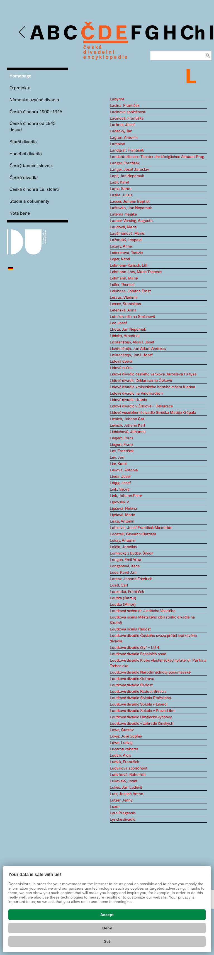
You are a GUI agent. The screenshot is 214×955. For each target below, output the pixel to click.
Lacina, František (124, 106)
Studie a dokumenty (29, 201)
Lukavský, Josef (123, 781)
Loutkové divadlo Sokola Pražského (140, 698)
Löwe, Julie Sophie (126, 736)
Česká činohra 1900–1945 (35, 112)
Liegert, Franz (121, 438)
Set (107, 941)
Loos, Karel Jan (123, 573)
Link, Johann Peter (126, 496)
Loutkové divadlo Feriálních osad (138, 654)
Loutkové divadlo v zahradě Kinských (141, 724)
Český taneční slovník (31, 166)
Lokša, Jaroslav (123, 547)
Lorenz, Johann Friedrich (131, 579)
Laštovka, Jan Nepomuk (131, 208)
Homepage (20, 76)
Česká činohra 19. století (34, 189)
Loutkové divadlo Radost (131, 685)
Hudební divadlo (25, 154)
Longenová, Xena (125, 566)
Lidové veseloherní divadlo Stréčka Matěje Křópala (153, 413)
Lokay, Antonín (122, 541)
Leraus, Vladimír (124, 298)
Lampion (117, 144)
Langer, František (125, 163)
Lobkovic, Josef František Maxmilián (141, 528)
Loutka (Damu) (123, 598)
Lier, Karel (118, 464)
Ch (193, 34)
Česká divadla (23, 177)
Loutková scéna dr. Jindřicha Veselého (143, 611)
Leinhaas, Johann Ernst (130, 291)
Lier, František (122, 451)
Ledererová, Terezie (126, 253)
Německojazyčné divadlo (34, 100)
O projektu (19, 88)
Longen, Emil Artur (126, 560)
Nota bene (19, 213)
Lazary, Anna (121, 246)
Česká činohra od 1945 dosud (32, 126)
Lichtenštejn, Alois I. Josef (132, 342)
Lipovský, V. (120, 502)
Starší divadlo (23, 142)
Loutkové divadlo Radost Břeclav (138, 692)
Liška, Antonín (122, 521)
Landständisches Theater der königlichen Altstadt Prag (157, 157)
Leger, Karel (120, 259)
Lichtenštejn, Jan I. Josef (131, 355)
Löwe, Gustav (122, 730)
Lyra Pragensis (123, 813)
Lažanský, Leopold (126, 240)
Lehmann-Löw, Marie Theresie (136, 272)
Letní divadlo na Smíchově (132, 317)
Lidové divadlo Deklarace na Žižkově (141, 381)
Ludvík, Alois (120, 756)
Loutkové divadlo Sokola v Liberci (138, 704)
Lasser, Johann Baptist (130, 202)
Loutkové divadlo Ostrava (132, 679)
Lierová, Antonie (124, 470)
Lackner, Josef (122, 125)
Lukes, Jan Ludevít (126, 788)
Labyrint (117, 99)
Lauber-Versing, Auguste (131, 221)
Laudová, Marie (123, 227)
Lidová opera (121, 361)
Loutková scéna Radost (130, 629)
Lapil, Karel (119, 182)
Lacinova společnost (127, 112)
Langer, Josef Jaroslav (129, 170)
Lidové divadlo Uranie (128, 400)
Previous (22, 32)
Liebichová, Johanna (128, 432)
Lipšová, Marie (122, 515)
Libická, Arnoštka (125, 336)
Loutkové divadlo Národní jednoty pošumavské (150, 672)
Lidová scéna (121, 368)
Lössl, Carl (119, 585)
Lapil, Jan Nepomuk (127, 176)
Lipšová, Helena (123, 509)
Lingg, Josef (120, 483)
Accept (107, 914)
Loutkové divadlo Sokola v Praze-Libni (142, 711)
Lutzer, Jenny (121, 800)
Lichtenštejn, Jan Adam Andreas (138, 349)
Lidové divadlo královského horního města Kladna (152, 387)
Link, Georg (120, 489)
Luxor (115, 807)
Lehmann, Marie (124, 278)
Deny (107, 928)
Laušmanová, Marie (127, 234)
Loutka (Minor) (123, 605)
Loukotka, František (127, 592)
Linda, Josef (120, 477)
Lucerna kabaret (124, 749)
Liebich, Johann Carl (127, 419)
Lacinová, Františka (127, 118)
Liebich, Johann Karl (127, 425)
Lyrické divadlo (122, 820)
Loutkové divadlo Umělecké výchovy (141, 717)
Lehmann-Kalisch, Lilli (128, 266)
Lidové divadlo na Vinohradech (136, 393)
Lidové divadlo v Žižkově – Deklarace (141, 406)
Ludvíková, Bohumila (128, 775)
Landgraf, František (127, 150)
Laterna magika (123, 214)
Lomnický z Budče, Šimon (132, 553)
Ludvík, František (124, 762)
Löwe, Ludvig (121, 743)
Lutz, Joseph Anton (126, 794)
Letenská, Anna (123, 310)
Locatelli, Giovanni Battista (133, 534)
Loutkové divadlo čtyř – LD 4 (134, 648)
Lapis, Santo (121, 189)
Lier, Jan (117, 457)
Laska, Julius (121, 195)
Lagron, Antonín (124, 138)
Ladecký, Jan (121, 131)
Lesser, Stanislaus (125, 304)
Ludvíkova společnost (128, 768)
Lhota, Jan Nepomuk (128, 329)
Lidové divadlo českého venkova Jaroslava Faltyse (153, 374)
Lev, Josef (118, 323)
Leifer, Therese (122, 285)
